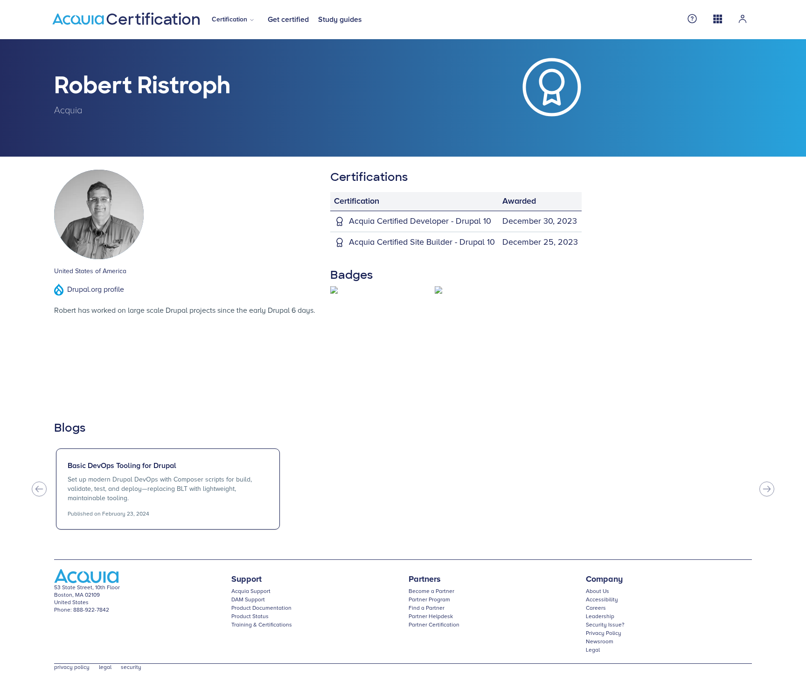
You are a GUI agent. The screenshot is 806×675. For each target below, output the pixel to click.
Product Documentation (261, 608)
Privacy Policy (603, 633)
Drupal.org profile (95, 289)
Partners (425, 579)
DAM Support (248, 600)
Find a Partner (427, 608)
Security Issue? (605, 625)
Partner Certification (434, 625)
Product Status (250, 617)
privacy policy (72, 667)
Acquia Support (251, 591)
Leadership (600, 617)
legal (105, 667)
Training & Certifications (261, 625)
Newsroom (599, 642)
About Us (597, 591)
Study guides (340, 19)
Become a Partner (431, 591)
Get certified (288, 19)
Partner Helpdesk (431, 617)
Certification (229, 19)
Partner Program (429, 600)
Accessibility (602, 600)
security (131, 667)
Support (246, 579)
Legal (593, 650)
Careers (596, 608)
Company (604, 579)
